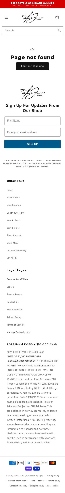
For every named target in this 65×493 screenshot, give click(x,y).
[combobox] (32, 30)
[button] (6, 17)
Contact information (17, 481)
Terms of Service (16, 324)
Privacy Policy (14, 309)
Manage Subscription (18, 332)
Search (10, 286)
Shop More (12, 242)
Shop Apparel (14, 235)
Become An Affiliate (17, 279)
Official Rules (38, 406)
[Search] (59, 30)
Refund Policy (14, 317)
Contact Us (13, 301)
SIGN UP (32, 144)
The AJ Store (18, 475)
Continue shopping (32, 66)
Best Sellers (13, 227)
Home (10, 189)
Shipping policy (37, 486)
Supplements (14, 205)
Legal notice (52, 486)
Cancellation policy (18, 486)
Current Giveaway (16, 250)
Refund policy (54, 481)
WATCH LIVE (13, 197)
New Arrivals (13, 220)
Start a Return (14, 294)
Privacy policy (53, 475)
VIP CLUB (12, 258)
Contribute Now (15, 212)
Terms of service (37, 481)
